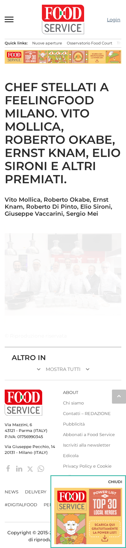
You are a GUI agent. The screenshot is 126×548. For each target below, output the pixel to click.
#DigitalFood (21, 504)
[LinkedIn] (20, 468)
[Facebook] (9, 468)
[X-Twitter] (30, 468)
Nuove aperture (47, 43)
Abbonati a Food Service (89, 434)
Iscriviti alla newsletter (86, 445)
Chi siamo (73, 403)
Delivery (35, 492)
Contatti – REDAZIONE (87, 413)
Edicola (71, 455)
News (11, 492)
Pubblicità (74, 424)
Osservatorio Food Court (89, 43)
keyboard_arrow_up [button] (118, 396)
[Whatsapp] (41, 468)
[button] (9, 19)
